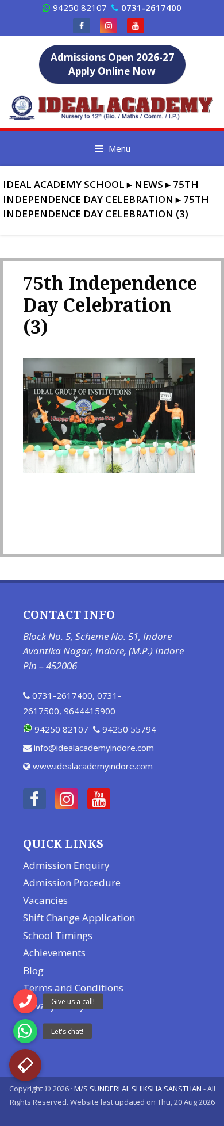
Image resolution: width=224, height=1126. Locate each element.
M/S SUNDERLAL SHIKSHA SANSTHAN (138, 1088)
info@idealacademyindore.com (94, 747)
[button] (25, 1065)
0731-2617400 (62, 695)
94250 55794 (129, 729)
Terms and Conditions (73, 987)
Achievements (54, 952)
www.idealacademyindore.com (93, 766)
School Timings (57, 935)
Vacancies (45, 900)
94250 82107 (80, 7)
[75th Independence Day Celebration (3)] (109, 470)
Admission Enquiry (66, 865)
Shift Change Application (79, 917)
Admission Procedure (72, 882)
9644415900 (89, 711)
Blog (33, 970)
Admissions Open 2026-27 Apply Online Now (112, 64)
